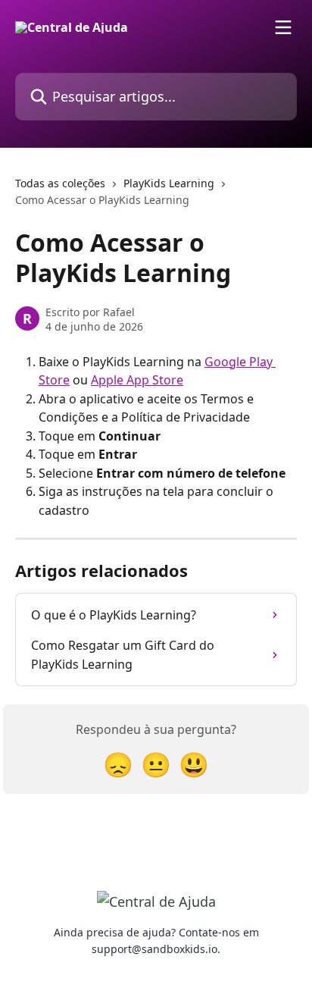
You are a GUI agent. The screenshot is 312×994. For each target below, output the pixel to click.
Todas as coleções (60, 183)
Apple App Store (137, 380)
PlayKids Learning (168, 183)
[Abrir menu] (283, 27)
